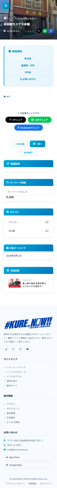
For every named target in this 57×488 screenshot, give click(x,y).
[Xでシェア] (38, 31)
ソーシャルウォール (16, 371)
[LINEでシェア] (44, 31)
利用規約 (32, 483)
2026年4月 (12, 255)
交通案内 (11, 417)
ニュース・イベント (27, 18)
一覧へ (39, 143)
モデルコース (13, 408)
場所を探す (12, 380)
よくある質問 (13, 422)
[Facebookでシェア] (50, 31)
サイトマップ (45, 483)
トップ (9, 18)
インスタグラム (14, 376)
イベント (13, 222)
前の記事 (20, 143)
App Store (14, 457)
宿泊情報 (11, 412)
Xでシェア (17, 119)
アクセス (11, 403)
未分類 (12, 230)
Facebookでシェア (30, 127)
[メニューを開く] (5, 5)
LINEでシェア (41, 119)
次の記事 (28, 152)
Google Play (15, 465)
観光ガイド (12, 385)
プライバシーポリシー (16, 483)
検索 (11, 197)
